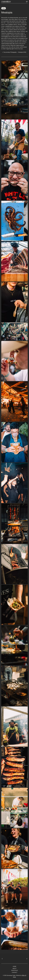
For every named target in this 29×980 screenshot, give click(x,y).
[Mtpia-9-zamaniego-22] (15, 767)
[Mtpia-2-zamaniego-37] (15, 262)
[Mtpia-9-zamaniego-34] (15, 808)
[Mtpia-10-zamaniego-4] (15, 930)
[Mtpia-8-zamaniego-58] (15, 727)
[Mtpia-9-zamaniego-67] (15, 889)
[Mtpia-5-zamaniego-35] (15, 402)
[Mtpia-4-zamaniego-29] (15, 332)
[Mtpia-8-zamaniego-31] (15, 605)
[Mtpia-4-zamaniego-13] (15, 302)
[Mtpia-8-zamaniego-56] (15, 686)
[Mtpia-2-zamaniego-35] (15, 221)
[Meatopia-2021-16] (15, 70)
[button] (27, 1)
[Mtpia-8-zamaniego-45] (15, 646)
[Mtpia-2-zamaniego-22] (15, 180)
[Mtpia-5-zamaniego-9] (15, 361)
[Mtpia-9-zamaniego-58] (15, 849)
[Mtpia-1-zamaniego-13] (15, 99)
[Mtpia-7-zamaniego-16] (15, 524)
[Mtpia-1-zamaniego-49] (15, 140)
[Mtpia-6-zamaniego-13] (15, 483)
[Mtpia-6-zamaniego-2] (15, 443)
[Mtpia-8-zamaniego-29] (15, 564)
